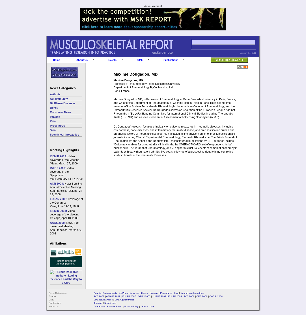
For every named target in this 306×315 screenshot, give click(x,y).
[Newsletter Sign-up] (220, 57)
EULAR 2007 (129, 296)
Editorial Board (114, 306)
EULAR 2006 (175, 296)
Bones (54, 107)
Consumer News (60, 112)
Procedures (57, 125)
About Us (82, 60)
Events (112, 60)
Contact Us (99, 306)
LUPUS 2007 (159, 296)
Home (56, 60)
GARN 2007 (144, 296)
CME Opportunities (124, 299)
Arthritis (55, 94)
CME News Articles (103, 299)
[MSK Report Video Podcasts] (62, 80)
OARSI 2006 (216, 296)
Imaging (55, 116)
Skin (53, 130)
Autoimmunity (59, 98)
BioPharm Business (62, 103)
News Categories (63, 88)
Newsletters (110, 303)
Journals (98, 303)
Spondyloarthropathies (64, 134)
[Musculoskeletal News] (118, 56)
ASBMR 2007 (113, 296)
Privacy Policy (131, 306)
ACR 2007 (99, 296)
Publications (171, 60)
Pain (53, 121)
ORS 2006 (201, 296)
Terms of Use (147, 306)
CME (140, 60)
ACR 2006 (189, 296)
